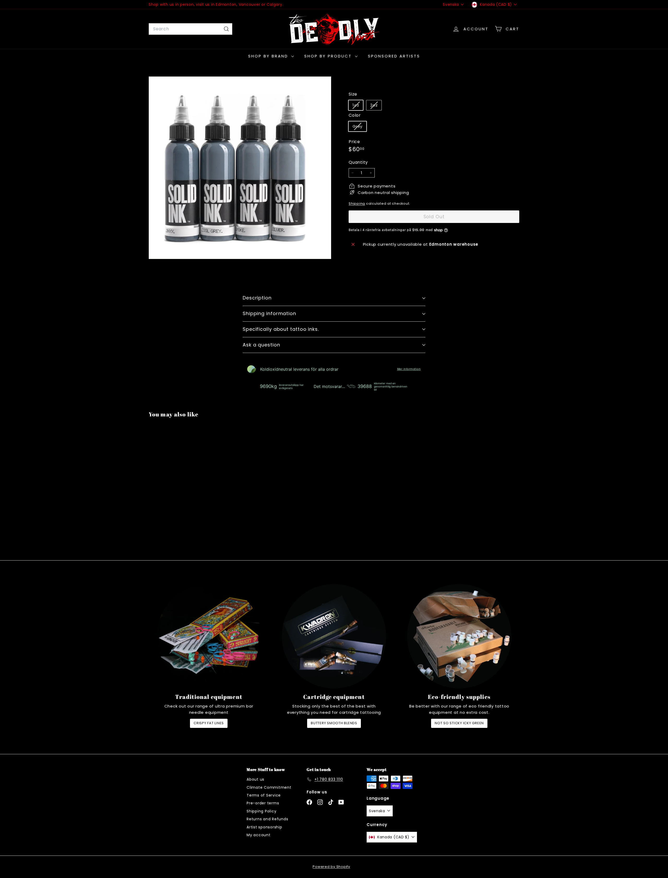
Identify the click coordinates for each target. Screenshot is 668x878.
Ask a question (261, 344)
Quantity (358, 162)
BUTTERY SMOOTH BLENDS (334, 723)
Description (257, 297)
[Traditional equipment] (209, 636)
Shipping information (269, 313)
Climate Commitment (269, 787)
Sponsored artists (394, 56)
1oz (358, 106)
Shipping (357, 203)
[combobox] (190, 29)
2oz (375, 106)
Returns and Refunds (267, 819)
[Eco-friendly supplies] (459, 636)
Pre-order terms (263, 803)
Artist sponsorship (264, 827)
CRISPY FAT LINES (209, 723)
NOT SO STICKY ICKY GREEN (459, 723)
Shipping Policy (261, 811)
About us (255, 779)
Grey (359, 127)
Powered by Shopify (331, 866)
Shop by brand (269, 56)
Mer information (409, 369)
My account (259, 835)
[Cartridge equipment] (334, 636)
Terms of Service (264, 795)
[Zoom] (240, 168)
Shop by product (329, 56)
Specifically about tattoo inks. (281, 329)
